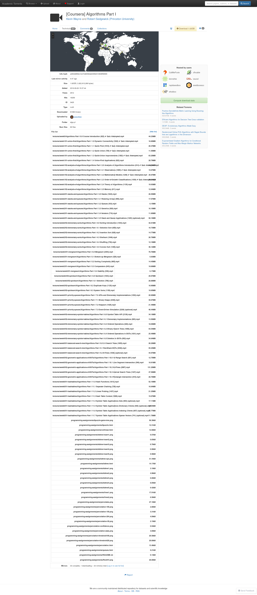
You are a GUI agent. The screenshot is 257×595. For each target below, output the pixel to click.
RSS (137, 591)
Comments (86, 28)
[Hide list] (153, 132)
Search (246, 3)
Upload (46, 3)
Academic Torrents (12, 3)
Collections (102, 28)
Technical (68, 28)
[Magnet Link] (171, 28)
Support (70, 3)
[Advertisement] (184, 48)
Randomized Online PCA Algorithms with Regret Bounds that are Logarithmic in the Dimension (184, 133)
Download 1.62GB (186, 28)
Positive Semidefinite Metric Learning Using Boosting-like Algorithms (183, 112)
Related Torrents (184, 107)
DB (132, 591)
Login (82, 3)
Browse (31, 3)
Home (54, 28)
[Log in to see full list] (115, 565)
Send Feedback (247, 590)
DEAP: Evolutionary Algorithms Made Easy (179, 125)
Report (129, 574)
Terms (127, 591)
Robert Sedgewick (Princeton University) (110, 19)
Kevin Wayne (73, 19)
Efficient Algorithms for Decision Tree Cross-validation (183, 119)
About (58, 3)
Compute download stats (184, 100)
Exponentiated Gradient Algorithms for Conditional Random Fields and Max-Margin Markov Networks (181, 142)
